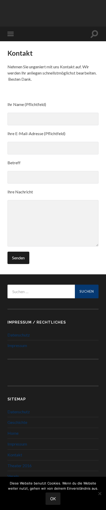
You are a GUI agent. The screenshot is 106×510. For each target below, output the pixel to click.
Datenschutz (18, 334)
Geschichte (17, 422)
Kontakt (14, 454)
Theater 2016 (19, 465)
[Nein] (99, 493)
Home (13, 433)
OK (53, 498)
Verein (13, 476)
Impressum (17, 345)
